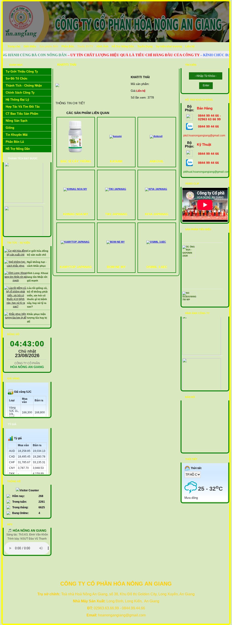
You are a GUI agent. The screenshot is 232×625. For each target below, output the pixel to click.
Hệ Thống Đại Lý (17, 99)
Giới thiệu (30, 46)
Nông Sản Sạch (16, 120)
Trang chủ (13, 46)
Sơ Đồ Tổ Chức (16, 78)
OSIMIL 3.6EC (156, 267)
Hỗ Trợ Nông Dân (123, 46)
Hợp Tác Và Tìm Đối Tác (23, 106)
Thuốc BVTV (85, 46)
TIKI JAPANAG (116, 214)
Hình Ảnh (102, 46)
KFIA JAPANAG (156, 214)
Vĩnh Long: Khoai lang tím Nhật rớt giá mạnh (37, 277)
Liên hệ (190, 46)
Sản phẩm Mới (48, 46)
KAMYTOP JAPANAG (76, 267)
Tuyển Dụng (144, 46)
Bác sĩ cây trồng (75, 161)
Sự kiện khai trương (169, 46)
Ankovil (157, 161)
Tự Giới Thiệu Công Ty (22, 71)
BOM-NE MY (116, 267)
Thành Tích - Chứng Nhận (24, 85)
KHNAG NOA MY (75, 214)
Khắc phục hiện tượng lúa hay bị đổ (37, 318)
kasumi (116, 161)
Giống (10, 127)
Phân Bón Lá (15, 141)
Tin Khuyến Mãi (17, 134)
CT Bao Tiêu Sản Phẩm (22, 113)
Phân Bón (67, 46)
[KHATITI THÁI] (57, 90)
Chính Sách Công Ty (20, 92)
